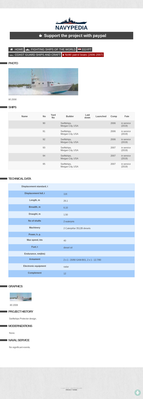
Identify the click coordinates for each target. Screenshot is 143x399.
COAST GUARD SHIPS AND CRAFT (37, 54)
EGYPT (86, 49)
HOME (18, 49)
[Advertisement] (71, 378)
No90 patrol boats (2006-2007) (83, 54)
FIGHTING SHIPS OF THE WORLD (53, 49)
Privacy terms (71, 390)
